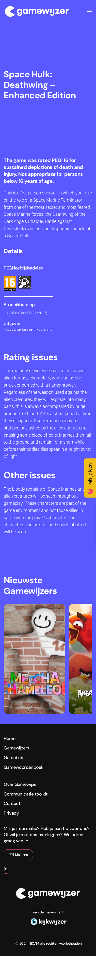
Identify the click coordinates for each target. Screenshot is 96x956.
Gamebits (13, 758)
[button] (89, 11)
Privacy (11, 813)
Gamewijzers (16, 748)
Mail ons (21, 854)
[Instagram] (6, 871)
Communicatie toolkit (26, 794)
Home (10, 739)
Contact (12, 803)
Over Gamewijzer (21, 784)
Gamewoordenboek (23, 767)
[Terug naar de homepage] (37, 11)
